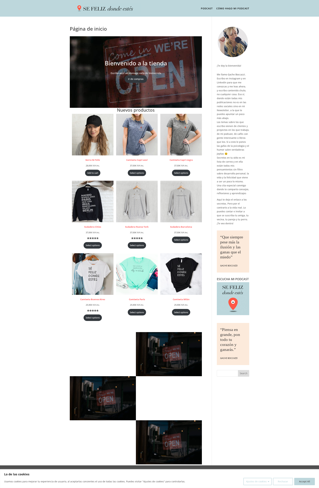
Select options (137, 172)
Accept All (304, 481)
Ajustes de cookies (256, 481)
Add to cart (92, 172)
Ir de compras (136, 79)
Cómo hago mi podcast (232, 8)
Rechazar (283, 481)
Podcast (207, 8)
